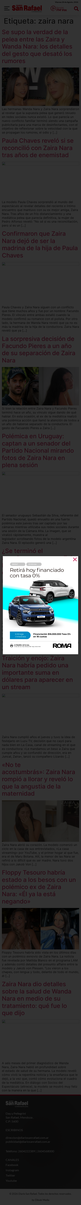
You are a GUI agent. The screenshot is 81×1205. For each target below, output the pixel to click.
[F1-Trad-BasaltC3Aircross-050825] (40, 653)
